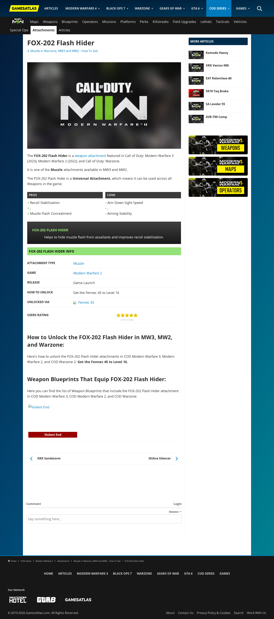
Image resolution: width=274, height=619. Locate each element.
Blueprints (70, 21)
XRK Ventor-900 (217, 65)
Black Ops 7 (115, 8)
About (170, 613)
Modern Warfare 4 (81, 8)
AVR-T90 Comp (216, 117)
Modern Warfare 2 (87, 273)
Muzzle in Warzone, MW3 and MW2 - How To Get (64, 51)
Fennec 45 (86, 302)
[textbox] (104, 520)
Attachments (44, 30)
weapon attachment (90, 155)
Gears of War (171, 8)
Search (239, 613)
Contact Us (185, 613)
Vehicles (240, 21)
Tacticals (222, 21)
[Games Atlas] (24, 8)
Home (48, 573)
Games (241, 8)
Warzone (142, 8)
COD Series (217, 8)
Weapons (50, 21)
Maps (34, 21)
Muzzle (78, 263)
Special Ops (19, 30)
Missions (109, 21)
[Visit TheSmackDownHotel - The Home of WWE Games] (18, 600)
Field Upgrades (184, 21)
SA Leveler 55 (215, 104)
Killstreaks (161, 21)
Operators (90, 21)
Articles (51, 8)
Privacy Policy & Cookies (214, 613)
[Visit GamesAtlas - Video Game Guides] (78, 600)
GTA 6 (195, 8)
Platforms (128, 21)
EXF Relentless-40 (219, 78)
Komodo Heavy (217, 53)
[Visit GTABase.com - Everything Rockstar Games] (46, 600)
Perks (144, 21)
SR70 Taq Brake (217, 91)
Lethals (206, 21)
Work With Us (256, 613)
